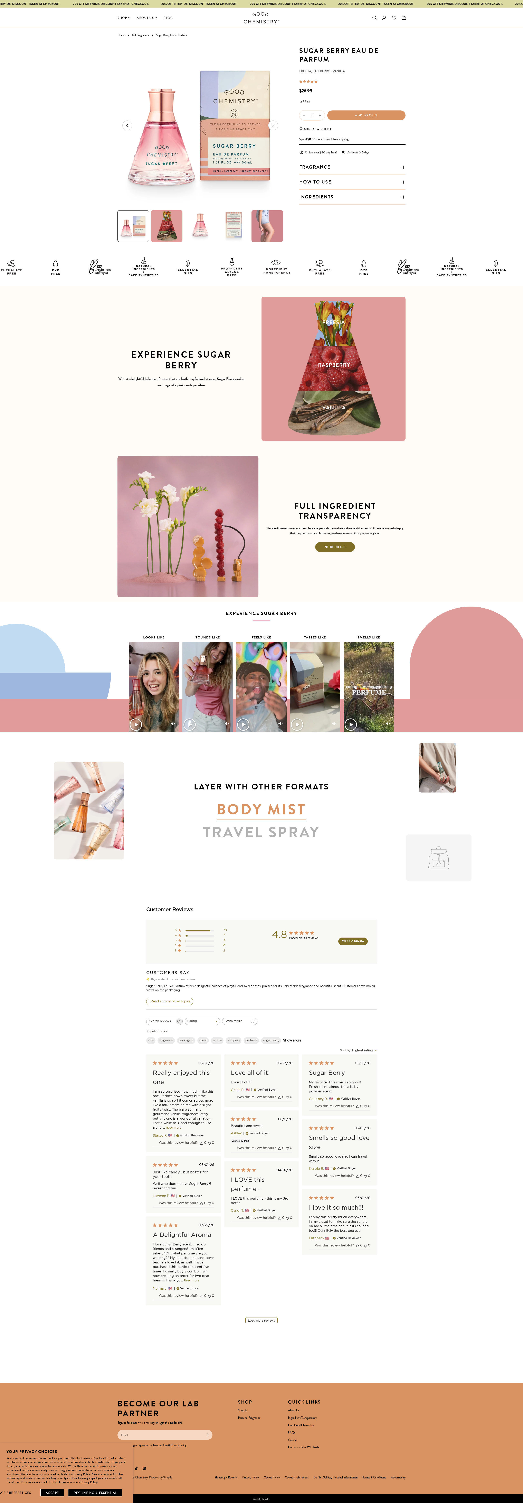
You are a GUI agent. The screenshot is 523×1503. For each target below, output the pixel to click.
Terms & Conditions (374, 1477)
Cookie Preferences (296, 1477)
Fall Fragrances (140, 35)
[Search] (374, 18)
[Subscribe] (207, 1435)
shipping (233, 1040)
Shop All (243, 1410)
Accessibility (398, 1477)
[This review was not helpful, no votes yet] (209, 1143)
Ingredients (335, 547)
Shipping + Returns (226, 1477)
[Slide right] (273, 125)
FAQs (291, 1432)
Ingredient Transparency (302, 1417)
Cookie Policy (272, 1477)
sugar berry (271, 1040)
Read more (173, 1127)
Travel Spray (261, 832)
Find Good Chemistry (301, 1425)
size (151, 1040)
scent (203, 1040)
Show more (292, 1040)
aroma (217, 1040)
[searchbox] (160, 1021)
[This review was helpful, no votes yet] (201, 1143)
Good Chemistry (138, 1477)
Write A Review (353, 941)
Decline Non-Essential (95, 1493)
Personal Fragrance (249, 1417)
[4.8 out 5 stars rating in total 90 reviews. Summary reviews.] (309, 81)
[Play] (136, 724)
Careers (292, 1440)
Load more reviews (261, 1320)
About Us (293, 1410)
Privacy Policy (250, 1477)
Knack (265, 1499)
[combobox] (202, 1021)
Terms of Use (160, 1445)
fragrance (166, 1040)
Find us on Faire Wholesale (303, 1447)
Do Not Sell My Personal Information (335, 1477)
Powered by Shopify (160, 1477)
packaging (186, 1040)
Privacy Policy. (89, 1482)
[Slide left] (127, 125)
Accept (52, 1493)
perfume (251, 1040)
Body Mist (261, 809)
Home (121, 35)
